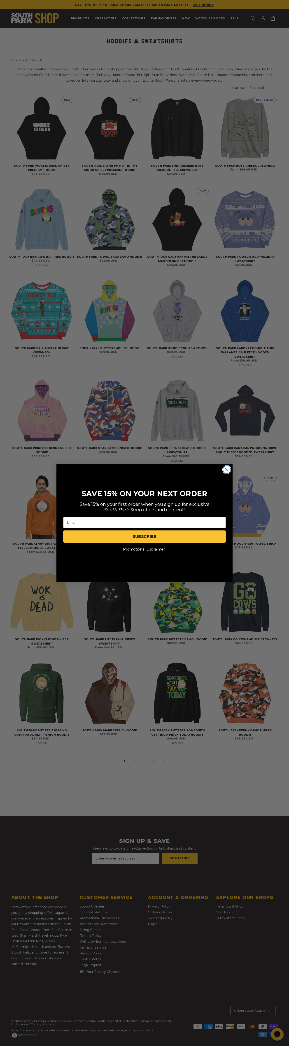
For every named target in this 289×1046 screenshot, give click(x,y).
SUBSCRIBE (144, 536)
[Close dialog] (227, 470)
